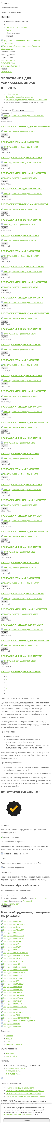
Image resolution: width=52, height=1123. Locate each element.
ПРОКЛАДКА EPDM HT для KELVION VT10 (21, 375)
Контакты (10, 1053)
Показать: (5, 113)
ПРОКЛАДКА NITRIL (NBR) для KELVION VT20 (23, 500)
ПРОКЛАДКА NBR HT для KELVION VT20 (21, 547)
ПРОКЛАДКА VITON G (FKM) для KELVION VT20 (24, 531)
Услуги (9, 1038)
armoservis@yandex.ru (10, 66)
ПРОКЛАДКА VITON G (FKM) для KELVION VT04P (25, 313)
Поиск (9, 36)
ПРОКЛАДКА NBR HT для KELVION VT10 (21, 438)
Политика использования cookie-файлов (23, 1093)
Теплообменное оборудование (19, 97)
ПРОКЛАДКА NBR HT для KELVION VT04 (21, 219)
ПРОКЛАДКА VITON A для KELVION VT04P (22, 297)
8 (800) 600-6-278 (8, 60)
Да (3, 17)
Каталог (9, 1035)
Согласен (26, 1120)
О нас (8, 1041)
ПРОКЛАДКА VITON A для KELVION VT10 (21, 406)
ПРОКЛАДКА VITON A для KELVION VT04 (21, 188)
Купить (4, 119)
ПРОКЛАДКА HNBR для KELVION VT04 (20, 235)
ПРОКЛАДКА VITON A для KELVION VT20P (22, 624)
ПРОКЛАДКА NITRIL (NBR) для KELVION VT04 (23, 173)
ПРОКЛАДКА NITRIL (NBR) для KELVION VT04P (24, 282)
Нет (8, 17)
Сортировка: (6, 110)
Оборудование (12, 94)
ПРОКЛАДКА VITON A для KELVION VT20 (21, 515)
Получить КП (6, 71)
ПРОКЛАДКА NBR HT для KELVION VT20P (21, 656)
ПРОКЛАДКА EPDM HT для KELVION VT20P (22, 593)
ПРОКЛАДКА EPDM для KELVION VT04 (20, 142)
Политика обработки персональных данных (25, 1090)
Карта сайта (11, 1056)
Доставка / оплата (14, 1044)
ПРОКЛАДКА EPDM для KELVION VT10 (20, 360)
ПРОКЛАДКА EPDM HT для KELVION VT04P (22, 266)
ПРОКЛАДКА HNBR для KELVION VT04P (21, 344)
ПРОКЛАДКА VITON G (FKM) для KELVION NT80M (25, 126)
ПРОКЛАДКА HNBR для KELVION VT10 (20, 453)
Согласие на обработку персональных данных (26, 1096)
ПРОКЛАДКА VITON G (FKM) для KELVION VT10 (24, 422)
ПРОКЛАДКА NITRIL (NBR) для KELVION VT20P (24, 609)
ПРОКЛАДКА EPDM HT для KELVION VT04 (21, 157)
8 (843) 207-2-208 (8, 63)
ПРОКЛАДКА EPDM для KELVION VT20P (20, 578)
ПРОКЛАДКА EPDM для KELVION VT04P (20, 251)
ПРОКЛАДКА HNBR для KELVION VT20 (20, 562)
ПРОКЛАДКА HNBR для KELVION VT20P (21, 671)
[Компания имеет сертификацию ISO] (2, 1078)
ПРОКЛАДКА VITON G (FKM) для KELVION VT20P (25, 640)
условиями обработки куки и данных (17, 1114)
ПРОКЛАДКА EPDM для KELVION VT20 (20, 469)
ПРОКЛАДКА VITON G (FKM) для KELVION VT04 (24, 204)
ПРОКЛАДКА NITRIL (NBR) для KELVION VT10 (23, 391)
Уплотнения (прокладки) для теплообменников (26, 100)
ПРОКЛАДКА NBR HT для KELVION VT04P (21, 329)
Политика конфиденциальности (20, 1088)
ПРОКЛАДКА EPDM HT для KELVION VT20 (21, 484)
